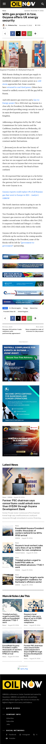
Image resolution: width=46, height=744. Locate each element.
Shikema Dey (12, 25)
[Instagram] (20, 734)
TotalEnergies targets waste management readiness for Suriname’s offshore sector (29, 579)
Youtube (12, 738)
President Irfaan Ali (9, 311)
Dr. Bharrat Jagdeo (15, 308)
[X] (18, 33)
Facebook (12, 734)
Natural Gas (34, 308)
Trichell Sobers (20, 553)
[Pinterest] (23, 33)
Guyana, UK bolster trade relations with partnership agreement (12, 331)
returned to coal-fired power (19, 87)
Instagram (26, 734)
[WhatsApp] (29, 33)
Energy (25, 308)
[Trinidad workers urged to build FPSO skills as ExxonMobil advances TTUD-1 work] (7, 562)
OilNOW (10, 497)
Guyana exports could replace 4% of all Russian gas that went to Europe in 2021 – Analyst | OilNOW (22, 195)
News (4, 10)
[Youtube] (6, 738)
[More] (35, 33)
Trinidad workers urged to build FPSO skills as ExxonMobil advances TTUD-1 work (29, 563)
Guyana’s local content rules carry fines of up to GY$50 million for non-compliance (29, 547)
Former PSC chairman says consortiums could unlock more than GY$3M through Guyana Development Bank (21, 505)
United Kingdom (23, 311)
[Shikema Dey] (4, 25)
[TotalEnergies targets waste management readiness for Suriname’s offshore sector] (7, 579)
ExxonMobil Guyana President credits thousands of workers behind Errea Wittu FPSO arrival (29, 532)
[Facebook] (12, 33)
